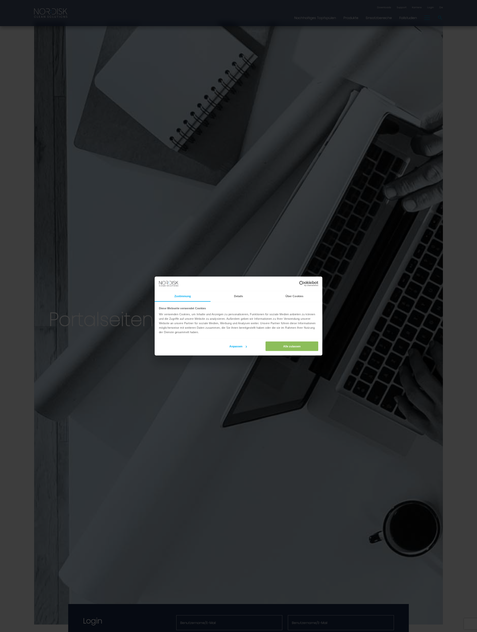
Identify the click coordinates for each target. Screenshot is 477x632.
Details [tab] (238, 296)
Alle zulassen (292, 346)
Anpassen (235, 346)
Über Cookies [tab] (294, 296)
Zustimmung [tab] (182, 296)
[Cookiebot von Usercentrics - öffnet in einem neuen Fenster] (302, 284)
